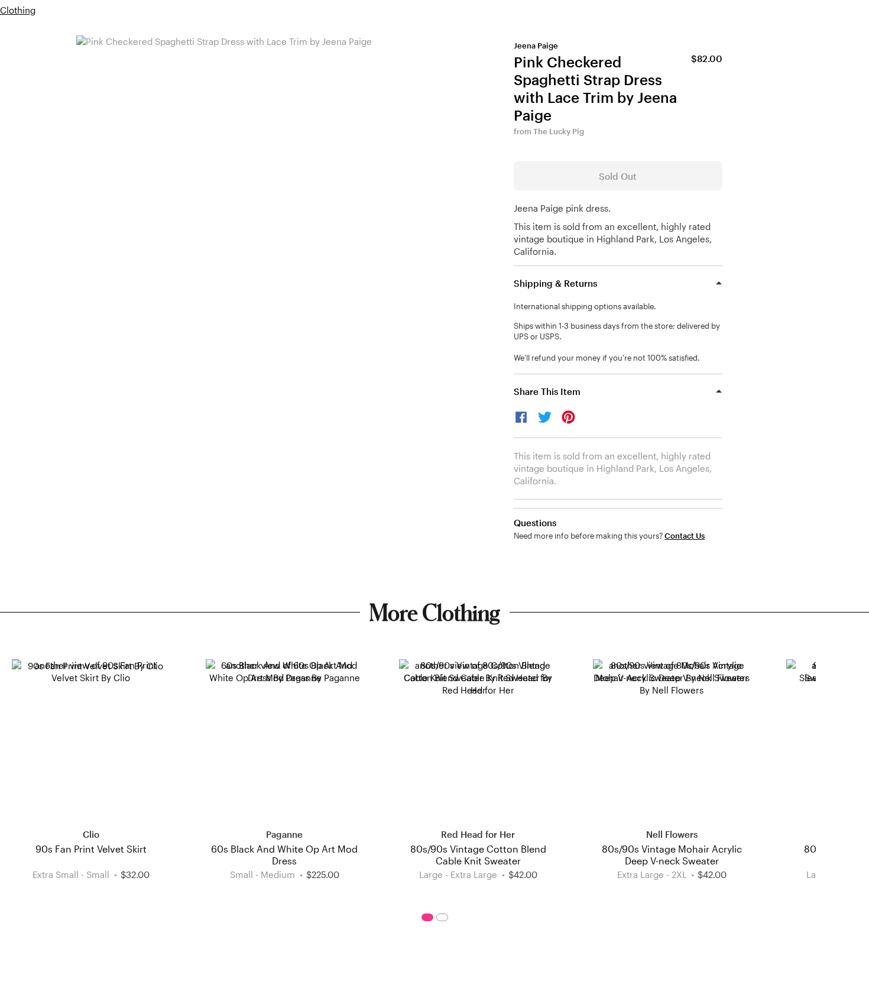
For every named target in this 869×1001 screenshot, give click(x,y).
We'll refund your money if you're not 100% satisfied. (607, 357)
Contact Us (684, 536)
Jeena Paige (536, 45)
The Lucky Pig (558, 131)
